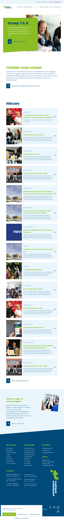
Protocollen (9, 459)
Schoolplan (27, 463)
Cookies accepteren (9, 514)
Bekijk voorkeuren (35, 514)
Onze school (20, 7)
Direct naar (56, 7)
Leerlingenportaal (47, 448)
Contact (51, 7)
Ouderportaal (46, 450)
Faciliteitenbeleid (29, 452)
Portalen (50, 2)
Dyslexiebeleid (28, 457)
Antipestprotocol (29, 448)
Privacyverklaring (25, 518)
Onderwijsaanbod (27, 7)
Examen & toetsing (29, 450)
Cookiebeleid (17, 518)
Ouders (46, 7)
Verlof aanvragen (11, 452)
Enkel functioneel (22, 514)
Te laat (8, 455)
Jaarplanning (10, 461)
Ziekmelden (9, 450)
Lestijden (8, 457)
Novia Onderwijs (10, 463)
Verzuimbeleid (28, 465)
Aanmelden (57, 2)
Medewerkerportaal (48, 452)
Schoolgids (27, 461)
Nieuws (39, 2)
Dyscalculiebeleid (29, 455)
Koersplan (27, 459)
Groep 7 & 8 (35, 7)
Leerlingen (41, 7)
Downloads (44, 2)
